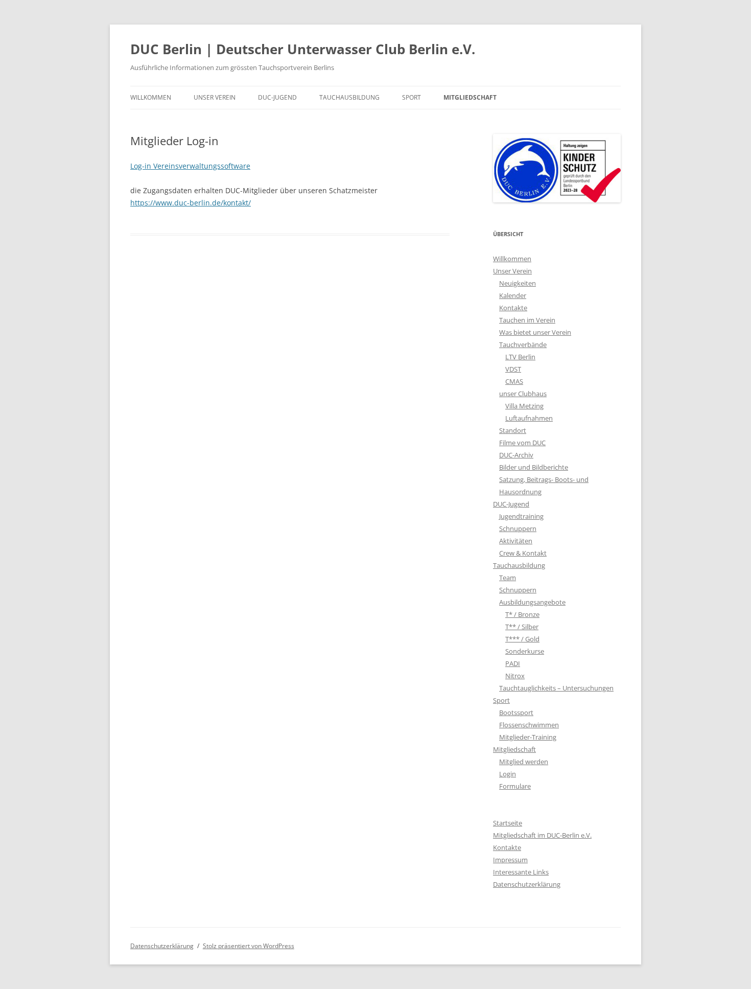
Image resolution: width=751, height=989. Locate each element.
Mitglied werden (523, 761)
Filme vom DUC (522, 442)
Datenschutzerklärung (526, 884)
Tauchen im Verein (527, 320)
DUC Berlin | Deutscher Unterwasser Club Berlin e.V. (302, 49)
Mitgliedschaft (470, 97)
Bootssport (516, 712)
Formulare (515, 786)
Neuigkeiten (517, 283)
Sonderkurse (524, 651)
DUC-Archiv (516, 454)
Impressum (510, 859)
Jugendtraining (521, 516)
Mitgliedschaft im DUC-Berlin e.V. (542, 835)
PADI (512, 663)
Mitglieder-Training (527, 737)
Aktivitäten (515, 540)
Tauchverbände (523, 344)
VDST (513, 369)
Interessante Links (521, 872)
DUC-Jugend (277, 97)
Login (507, 773)
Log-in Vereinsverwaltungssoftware (190, 166)
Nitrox (515, 675)
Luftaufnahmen (529, 418)
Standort (512, 430)
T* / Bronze (522, 614)
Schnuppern (517, 528)
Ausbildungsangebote (532, 602)
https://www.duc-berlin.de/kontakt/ (190, 203)
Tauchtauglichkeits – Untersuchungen (556, 688)
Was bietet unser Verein (535, 332)
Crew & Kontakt (523, 553)
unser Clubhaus (523, 393)
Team (507, 577)
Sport (411, 97)
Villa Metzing (524, 405)
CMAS (514, 381)
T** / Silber (521, 626)
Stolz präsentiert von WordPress (248, 945)
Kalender (512, 295)
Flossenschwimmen (529, 724)
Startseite (507, 822)
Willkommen (150, 97)
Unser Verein (215, 97)
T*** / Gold (522, 638)
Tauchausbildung (349, 97)
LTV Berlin (520, 356)
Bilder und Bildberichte (533, 467)
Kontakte (513, 307)
